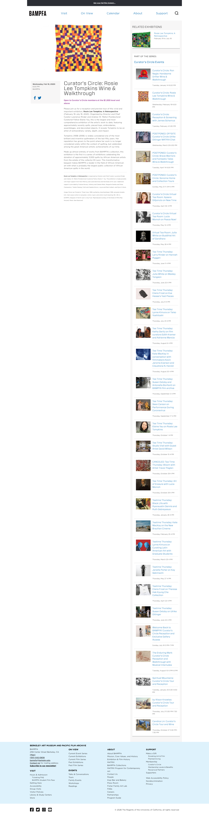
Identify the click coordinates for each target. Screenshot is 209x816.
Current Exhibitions (77, 756)
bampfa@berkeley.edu (40, 760)
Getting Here (36, 783)
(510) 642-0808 (37, 758)
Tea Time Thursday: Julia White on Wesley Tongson (164, 274)
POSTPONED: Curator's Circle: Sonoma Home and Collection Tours (164, 178)
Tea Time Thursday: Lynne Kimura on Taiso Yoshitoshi (164, 312)
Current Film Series (77, 759)
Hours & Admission (38, 775)
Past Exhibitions (76, 762)
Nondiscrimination (154, 781)
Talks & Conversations (79, 774)
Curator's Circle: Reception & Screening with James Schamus (164, 117)
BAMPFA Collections (116, 765)
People (110, 777)
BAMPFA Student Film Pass (43, 780)
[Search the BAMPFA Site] (178, 13)
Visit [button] (64, 13)
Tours (71, 777)
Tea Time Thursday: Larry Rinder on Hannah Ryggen (164, 254)
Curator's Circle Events (149, 62)
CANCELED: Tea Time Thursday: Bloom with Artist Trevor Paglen (163, 464)
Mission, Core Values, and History (122, 756)
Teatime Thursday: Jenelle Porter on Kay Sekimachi (163, 570)
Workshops (74, 783)
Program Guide (114, 798)
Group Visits (35, 789)
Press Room (112, 783)
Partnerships (113, 795)
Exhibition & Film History (118, 759)
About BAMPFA (114, 753)
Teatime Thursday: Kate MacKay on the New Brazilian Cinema (164, 525)
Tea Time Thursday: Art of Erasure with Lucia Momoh (164, 484)
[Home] (40, 13)
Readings (73, 786)
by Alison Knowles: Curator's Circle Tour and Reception (163, 702)
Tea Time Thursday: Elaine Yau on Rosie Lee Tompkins (164, 426)
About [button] (137, 13)
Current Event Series (78, 753)
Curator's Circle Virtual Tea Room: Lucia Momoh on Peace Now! (164, 216)
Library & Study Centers (41, 795)
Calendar (113, 13)
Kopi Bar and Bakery (116, 780)
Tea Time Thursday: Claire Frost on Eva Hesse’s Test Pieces (163, 293)
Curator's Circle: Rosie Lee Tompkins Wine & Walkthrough (164, 95)
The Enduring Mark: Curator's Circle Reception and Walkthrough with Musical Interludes (162, 658)
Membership (151, 762)
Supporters (151, 773)
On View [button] (87, 13)
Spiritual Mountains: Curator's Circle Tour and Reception (163, 681)
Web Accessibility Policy (157, 778)
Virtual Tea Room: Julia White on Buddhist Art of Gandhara (164, 235)
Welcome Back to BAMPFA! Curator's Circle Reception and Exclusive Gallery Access (163, 633)
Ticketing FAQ (38, 777)
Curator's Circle (154, 764)
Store (32, 798)
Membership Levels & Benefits (160, 767)
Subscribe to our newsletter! (43, 766)
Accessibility (35, 786)
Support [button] (162, 13)
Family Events (75, 780)
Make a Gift (151, 753)
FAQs (109, 789)
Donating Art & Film (156, 756)
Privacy (149, 784)
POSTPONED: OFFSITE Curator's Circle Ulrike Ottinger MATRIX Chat (164, 136)
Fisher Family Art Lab (117, 786)
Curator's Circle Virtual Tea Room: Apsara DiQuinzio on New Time (164, 197)
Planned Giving (154, 759)
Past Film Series (76, 765)
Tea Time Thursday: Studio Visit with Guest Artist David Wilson (164, 445)
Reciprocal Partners (156, 770)
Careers (110, 792)
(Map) (32, 755)
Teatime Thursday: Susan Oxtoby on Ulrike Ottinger (164, 611)
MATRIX (111, 762)
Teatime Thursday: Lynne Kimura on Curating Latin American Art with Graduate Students (162, 547)
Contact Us (35, 763)
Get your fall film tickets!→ (104, 3)
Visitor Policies (36, 792)
